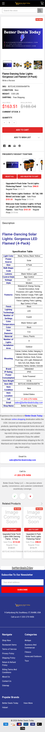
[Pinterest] (19, 146)
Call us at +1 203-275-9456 (22, 617)
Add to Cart (12, 530)
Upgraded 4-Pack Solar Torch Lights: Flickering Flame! (33, 536)
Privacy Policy (8, 653)
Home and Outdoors (33, 656)
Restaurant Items (9, 645)
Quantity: (7, 118)
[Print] (14, 146)
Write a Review (8, 80)
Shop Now (6, 640)
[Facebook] (4, 146)
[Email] (9, 146)
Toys (27, 661)
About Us (6, 677)
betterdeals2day (22, 568)
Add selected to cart (29, 176)
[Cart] (42, 3)
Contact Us (6, 681)
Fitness (28, 652)
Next (41, 503)
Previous (38, 503)
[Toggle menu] (3, 3)
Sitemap (5, 685)
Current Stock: (11, 112)
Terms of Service (9, 649)
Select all (9, 176)
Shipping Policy (8, 658)
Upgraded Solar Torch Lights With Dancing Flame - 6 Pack (12, 536)
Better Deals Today (10, 703)
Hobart (5, 707)
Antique (28, 640)
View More (28, 703)
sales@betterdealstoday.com (22, 460)
